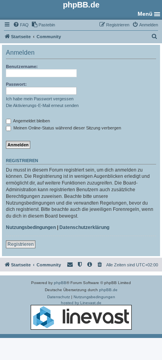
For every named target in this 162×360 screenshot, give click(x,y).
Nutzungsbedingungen (31, 227)
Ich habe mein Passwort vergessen (40, 98)
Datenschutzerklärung (84, 227)
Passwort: (16, 84)
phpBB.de (108, 290)
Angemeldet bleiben (31, 120)
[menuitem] (21, 25)
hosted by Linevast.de (81, 303)
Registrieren (20, 244)
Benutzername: (22, 66)
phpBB (60, 283)
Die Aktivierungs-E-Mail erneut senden (42, 105)
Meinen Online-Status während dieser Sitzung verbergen (66, 128)
